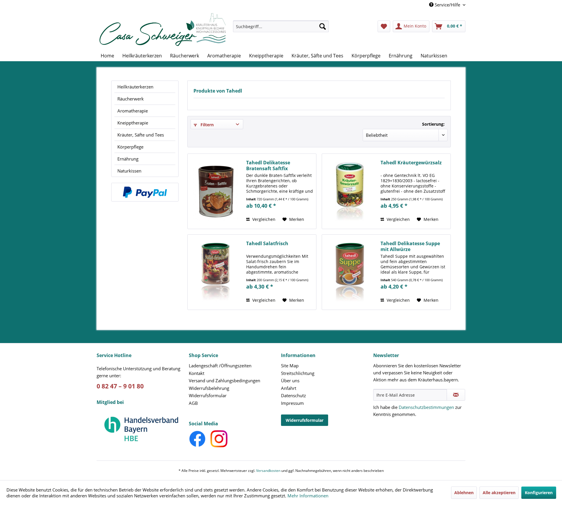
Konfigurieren (539, 492)
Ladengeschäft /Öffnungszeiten (220, 365)
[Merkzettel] (384, 26)
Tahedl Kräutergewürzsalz (411, 163)
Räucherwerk (130, 99)
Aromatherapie (132, 111)
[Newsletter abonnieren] (456, 395)
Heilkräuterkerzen (135, 87)
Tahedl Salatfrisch (267, 243)
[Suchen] (322, 26)
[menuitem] (281, 29)
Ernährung (127, 159)
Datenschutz (293, 395)
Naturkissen (129, 171)
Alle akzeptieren (499, 492)
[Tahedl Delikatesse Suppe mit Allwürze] (350, 272)
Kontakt (196, 373)
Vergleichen (263, 219)
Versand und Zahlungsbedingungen (224, 380)
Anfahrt (288, 388)
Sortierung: (433, 124)
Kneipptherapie (132, 123)
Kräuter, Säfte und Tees (140, 135)
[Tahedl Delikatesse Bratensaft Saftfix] (215, 191)
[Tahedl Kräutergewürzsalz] (350, 191)
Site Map (290, 365)
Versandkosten (268, 470)
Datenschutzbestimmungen (426, 407)
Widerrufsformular (208, 395)
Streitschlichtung (297, 373)
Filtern (206, 124)
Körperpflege (130, 147)
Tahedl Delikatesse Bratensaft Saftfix (268, 165)
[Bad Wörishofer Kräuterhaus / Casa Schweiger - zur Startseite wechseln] (163, 29)
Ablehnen (464, 492)
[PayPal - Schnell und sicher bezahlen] (145, 192)
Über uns (290, 380)
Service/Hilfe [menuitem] (447, 5)
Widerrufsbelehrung (209, 388)
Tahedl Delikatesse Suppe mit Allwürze (410, 246)
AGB (193, 403)
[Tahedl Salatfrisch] (215, 272)
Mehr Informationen (307, 496)
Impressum (292, 403)
